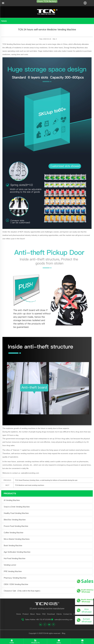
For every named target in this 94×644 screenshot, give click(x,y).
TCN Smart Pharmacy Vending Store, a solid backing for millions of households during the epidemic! (46, 480)
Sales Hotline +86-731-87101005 (38, 619)
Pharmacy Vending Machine (15, 578)
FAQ (44, 614)
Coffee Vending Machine (13, 533)
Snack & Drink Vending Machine (17, 507)
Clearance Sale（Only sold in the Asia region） (22, 591)
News (38, 614)
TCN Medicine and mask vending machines (29, 485)
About (32, 614)
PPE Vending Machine (13, 571)
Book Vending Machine (13, 545)
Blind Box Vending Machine (15, 520)
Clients (59, 614)
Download (51, 614)
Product (26, 614)
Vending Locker (10, 565)
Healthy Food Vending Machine (16, 513)
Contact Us (67, 614)
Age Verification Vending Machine (17, 552)
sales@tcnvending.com (63, 619)
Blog (63, 633)
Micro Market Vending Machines (17, 539)
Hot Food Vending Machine (14, 558)
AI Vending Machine (12, 500)
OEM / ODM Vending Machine (16, 584)
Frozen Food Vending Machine (16, 526)
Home (18, 614)
